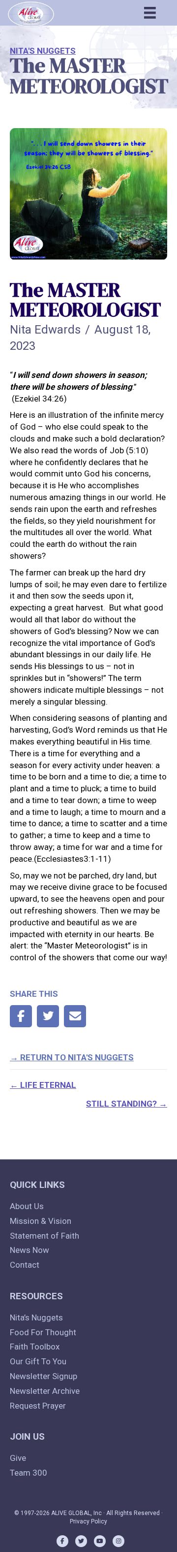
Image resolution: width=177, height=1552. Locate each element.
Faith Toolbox (34, 1346)
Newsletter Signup (43, 1376)
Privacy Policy (88, 1521)
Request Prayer (38, 1406)
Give (18, 1458)
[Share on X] (48, 1016)
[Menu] (150, 13)
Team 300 (28, 1473)
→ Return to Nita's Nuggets (72, 1057)
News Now (29, 1250)
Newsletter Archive (45, 1391)
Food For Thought (43, 1332)
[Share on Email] (75, 1016)
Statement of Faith (44, 1236)
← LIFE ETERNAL (43, 1085)
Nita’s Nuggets (36, 1317)
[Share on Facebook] (21, 1016)
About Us (27, 1206)
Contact (24, 1265)
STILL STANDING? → (126, 1104)
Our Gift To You (38, 1361)
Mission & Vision (40, 1221)
